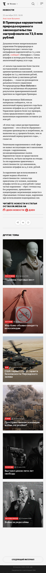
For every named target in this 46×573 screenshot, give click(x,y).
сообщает (14, 55)
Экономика (10, 276)
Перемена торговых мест (19, 280)
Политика (9, 467)
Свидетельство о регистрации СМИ (24, 570)
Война (7, 418)
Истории (8, 321)
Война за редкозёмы (17, 522)
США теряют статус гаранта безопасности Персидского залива (21, 374)
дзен (32, 210)
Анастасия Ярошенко (11, 19)
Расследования (11, 518)
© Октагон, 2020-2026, (23, 567)
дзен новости (15, 210)
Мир (6, 367)
